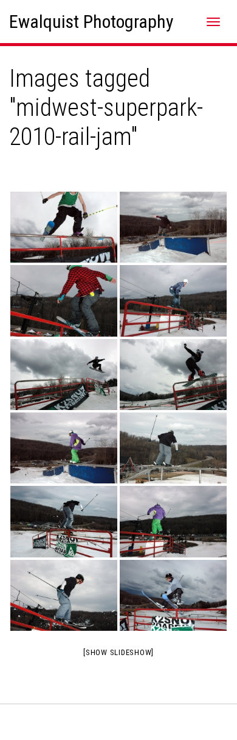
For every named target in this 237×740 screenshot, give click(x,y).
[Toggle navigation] (213, 22)
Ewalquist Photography (91, 21)
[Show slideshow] (118, 652)
